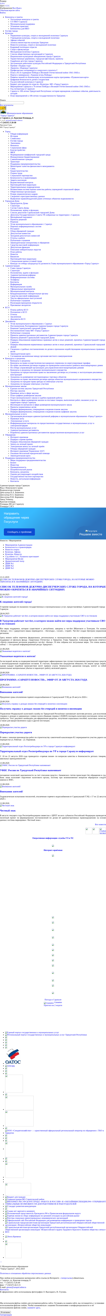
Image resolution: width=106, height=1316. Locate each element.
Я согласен (5, 1312)
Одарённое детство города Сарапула (26, 61)
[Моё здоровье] (19, 1109)
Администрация (12, 266)
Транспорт (15, 162)
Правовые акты (17, 419)
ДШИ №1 (9, 563)
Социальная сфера (18, 148)
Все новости (100, 824)
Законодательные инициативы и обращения (29, 243)
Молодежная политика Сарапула (24, 52)
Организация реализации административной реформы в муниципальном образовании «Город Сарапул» (56, 416)
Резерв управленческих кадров (24, 194)
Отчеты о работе (17, 238)
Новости (14, 254)
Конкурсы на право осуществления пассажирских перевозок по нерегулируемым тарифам (50, 363)
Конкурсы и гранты (14, 17)
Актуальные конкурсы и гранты (24, 19)
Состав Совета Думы (19, 208)
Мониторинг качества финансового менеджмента (32, 166)
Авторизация (6, 1315)
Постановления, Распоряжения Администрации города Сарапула (39, 326)
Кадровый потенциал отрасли (23, 47)
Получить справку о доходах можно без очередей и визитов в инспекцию (41, 708)
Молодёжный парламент (21, 217)
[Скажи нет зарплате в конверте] (20, 1211)
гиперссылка (66, 1278)
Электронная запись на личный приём (27, 446)
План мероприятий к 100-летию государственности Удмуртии (37, 96)
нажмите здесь (33, 1308)
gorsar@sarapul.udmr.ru (14, 120)
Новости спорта (12, 549)
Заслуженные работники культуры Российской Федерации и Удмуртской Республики (48, 63)
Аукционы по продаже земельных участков (29, 384)
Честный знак (8, 810)
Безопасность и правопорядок (23, 178)
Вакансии (14, 256)
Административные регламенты (24, 430)
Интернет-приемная (19, 437)
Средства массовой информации (24, 245)
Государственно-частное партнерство (26, 476)
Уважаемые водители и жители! (18, 656)
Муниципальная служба (21, 287)
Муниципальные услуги (16, 414)
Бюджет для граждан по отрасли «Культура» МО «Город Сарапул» (39, 84)
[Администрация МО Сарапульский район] (24, 1199)
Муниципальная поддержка (22, 24)
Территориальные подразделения (25, 187)
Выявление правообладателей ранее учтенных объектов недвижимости (42, 199)
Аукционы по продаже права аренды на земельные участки (36, 381)
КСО (7, 307)
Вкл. (14, 8)
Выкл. (19, 8)
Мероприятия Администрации (18, 545)
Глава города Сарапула (20, 268)
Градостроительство (19, 171)
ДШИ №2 (9, 566)
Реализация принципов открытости (26, 303)
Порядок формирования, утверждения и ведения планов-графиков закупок (43, 412)
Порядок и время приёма (21, 439)
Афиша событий (17, 40)
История (14, 136)
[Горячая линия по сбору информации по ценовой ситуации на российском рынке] (42, 1216)
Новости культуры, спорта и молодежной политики (33, 45)
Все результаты (6, 105)
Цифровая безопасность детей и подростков (29, 79)
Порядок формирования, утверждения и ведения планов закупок (39, 409)
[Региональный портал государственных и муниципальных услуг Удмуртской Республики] (46, 1035)
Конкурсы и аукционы (15, 358)
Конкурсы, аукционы (19, 472)
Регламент (14, 229)
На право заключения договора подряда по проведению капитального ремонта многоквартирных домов (56, 365)
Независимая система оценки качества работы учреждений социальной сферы (45, 189)
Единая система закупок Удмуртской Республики (32, 388)
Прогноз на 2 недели (53, 1005)
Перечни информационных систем (25, 226)
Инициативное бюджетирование (24, 157)
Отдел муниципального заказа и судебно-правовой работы (36, 398)
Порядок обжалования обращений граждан (29, 442)
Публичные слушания (20, 240)
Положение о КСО (18, 312)
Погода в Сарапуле (53, 1000)
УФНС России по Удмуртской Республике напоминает (30, 770)
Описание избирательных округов (25, 250)
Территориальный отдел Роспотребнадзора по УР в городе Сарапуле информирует (47, 751)
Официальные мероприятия (22, 289)
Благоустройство (17, 150)
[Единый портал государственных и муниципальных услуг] (32, 1032)
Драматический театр (14, 561)
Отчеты (13, 314)
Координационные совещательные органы (29, 294)
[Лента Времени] (13, 1236)
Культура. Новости (13, 554)
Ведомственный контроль (21, 182)
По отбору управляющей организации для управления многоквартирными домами (47, 368)
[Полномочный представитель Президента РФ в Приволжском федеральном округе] (43, 1213)
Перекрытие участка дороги (16, 732)
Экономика (15, 143)
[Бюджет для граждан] (15, 1197)
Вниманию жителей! (11, 692)
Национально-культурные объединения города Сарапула (35, 56)
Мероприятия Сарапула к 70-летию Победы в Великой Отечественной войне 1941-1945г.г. (50, 86)
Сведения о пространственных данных (27, 196)
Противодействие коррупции (23, 185)
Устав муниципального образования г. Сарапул (31, 224)
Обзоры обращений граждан (23, 449)
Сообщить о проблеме (19, 532)
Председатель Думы (19, 203)
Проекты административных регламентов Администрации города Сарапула (44, 335)
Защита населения (18, 180)
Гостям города (11, 31)
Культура (9, 33)
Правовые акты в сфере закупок (24, 393)
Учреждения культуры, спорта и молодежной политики (34, 38)
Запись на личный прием (21, 444)
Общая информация (19, 134)
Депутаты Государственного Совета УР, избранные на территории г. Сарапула (45, 215)
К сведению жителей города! (16, 601)
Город (7, 131)
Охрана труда (16, 173)
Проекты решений (18, 219)
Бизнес (13, 463)
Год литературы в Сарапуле (22, 89)
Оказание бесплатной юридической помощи (30, 453)
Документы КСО (17, 319)
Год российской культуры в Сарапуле (26, 82)
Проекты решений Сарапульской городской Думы (32, 337)
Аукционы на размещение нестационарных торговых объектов (38, 377)
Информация (16, 284)
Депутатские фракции (20, 247)
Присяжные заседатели (20, 305)
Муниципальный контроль (22, 291)
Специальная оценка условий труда (26, 261)
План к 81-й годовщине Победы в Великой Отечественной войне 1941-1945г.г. (45, 73)
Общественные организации (23, 192)
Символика (15, 138)
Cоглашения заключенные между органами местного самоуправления (41, 356)
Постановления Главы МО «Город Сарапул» (30, 331)
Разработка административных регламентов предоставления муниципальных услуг (47, 432)
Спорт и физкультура (19, 49)
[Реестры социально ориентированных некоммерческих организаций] (36, 1218)
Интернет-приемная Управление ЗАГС (27, 451)
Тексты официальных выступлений (26, 298)
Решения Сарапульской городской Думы (28, 328)
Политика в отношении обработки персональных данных (25, 1273)
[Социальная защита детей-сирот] (6, 1073)
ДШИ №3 (9, 568)
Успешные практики (19, 26)
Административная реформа (23, 275)
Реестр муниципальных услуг (23, 428)
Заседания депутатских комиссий (25, 236)
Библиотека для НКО (19, 29)
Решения (14, 222)
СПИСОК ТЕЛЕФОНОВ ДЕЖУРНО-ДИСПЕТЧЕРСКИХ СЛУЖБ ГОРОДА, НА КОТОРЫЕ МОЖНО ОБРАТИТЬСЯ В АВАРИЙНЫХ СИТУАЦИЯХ (53, 588)
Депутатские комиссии (20, 233)
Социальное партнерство (21, 175)
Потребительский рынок (21, 469)
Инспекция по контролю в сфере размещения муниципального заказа (41, 405)
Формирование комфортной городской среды (30, 155)
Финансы (14, 145)
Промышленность (18, 467)
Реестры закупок (17, 391)
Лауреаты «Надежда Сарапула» (24, 68)
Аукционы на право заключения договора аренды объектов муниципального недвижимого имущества (55, 379)
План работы (16, 252)
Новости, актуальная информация (25, 479)
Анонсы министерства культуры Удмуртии (29, 42)
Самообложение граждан (21, 159)
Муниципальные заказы (15, 386)
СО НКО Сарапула (18, 22)
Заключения (15, 317)
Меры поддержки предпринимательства (28, 460)
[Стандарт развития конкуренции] (20, 1206)
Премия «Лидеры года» (20, 66)
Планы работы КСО (19, 310)
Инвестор (14, 465)
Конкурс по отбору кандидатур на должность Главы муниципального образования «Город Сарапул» (54, 263)
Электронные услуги (19, 421)
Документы (10, 321)
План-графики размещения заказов (25, 395)
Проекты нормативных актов (23, 407)
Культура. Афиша (12, 552)
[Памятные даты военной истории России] (18, 1195)
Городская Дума (12, 201)
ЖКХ (12, 152)
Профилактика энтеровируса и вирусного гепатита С (34, 70)
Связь (12, 168)
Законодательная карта (20, 354)
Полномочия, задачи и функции (24, 210)
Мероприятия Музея (14, 559)
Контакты (14, 282)
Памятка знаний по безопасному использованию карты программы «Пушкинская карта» (49, 77)
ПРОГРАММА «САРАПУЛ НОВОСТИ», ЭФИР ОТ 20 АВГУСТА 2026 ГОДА (43, 679)
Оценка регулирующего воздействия (26, 474)
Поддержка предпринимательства (25, 164)
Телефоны (14, 280)
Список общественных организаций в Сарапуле (31, 54)
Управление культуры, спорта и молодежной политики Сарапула (39, 35)
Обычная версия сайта (10, 10)
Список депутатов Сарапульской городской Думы (32, 212)
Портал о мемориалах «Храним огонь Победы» (31, 75)
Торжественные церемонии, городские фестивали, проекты (36, 59)
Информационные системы (22, 277)
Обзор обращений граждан (22, 231)
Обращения (10, 435)
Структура (15, 206)
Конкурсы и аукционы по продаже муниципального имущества (38, 370)
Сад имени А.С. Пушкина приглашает (22, 556)
